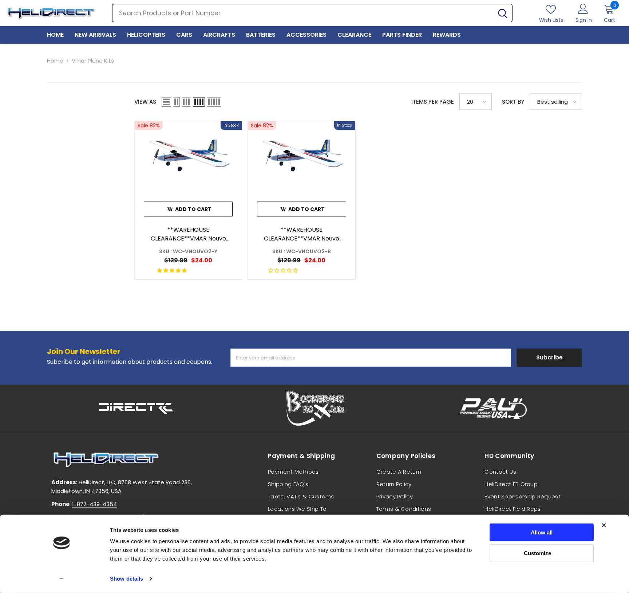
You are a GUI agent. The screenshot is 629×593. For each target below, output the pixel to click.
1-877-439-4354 (94, 504)
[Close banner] (604, 525)
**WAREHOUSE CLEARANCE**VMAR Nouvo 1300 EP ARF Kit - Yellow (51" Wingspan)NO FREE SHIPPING (188, 234)
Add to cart (193, 209)
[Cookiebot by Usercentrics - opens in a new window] (62, 578)
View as (145, 102)
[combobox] (302, 13)
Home (55, 60)
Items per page (432, 102)
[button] (166, 102)
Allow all (542, 532)
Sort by (513, 102)
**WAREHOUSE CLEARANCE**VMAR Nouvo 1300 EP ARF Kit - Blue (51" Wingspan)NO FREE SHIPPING (301, 234)
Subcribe (549, 357)
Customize (537, 553)
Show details (126, 579)
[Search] (312, 13)
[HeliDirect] (136, 408)
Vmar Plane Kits (93, 60)
